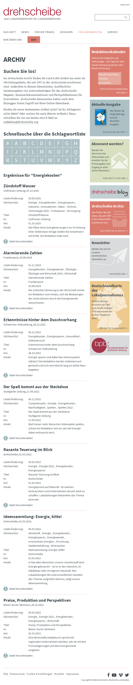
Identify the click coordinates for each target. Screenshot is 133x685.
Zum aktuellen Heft (114, 132)
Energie (32, 202)
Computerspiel (37, 403)
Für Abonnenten (90, 32)
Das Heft (9, 32)
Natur (61, 206)
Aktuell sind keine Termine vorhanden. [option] (108, 78)
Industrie (33, 206)
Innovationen (48, 206)
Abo (34, 39)
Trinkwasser (58, 210)
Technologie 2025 (38, 210)
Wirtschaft (71, 273)
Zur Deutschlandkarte (112, 328)
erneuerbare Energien (41, 541)
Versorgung (73, 210)
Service (112, 32)
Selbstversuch (36, 340)
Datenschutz (17, 673)
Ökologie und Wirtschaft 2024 (45, 273)
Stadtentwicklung (38, 545)
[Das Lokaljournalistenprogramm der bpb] (110, 345)
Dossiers (66, 32)
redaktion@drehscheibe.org (20, 122)
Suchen (126, 17)
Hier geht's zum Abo (114, 178)
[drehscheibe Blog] (110, 192)
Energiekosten (47, 202)
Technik (71, 206)
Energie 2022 (46, 466)
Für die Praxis (44, 32)
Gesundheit (72, 336)
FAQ (5, 673)
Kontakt (59, 673)
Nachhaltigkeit (36, 407)
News (25, 32)
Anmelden (125, 5)
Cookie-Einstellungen (39, 673)
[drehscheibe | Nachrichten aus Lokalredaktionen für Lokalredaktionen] (32, 13)
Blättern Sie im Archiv (113, 230)
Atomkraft (34, 533)
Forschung (62, 541)
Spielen (51, 407)
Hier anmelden (117, 274)
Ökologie (71, 269)
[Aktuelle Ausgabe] (100, 117)
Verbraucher (58, 545)
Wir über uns (12, 39)
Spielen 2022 (65, 407)
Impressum (72, 673)
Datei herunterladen (21, 241)
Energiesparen (66, 202)
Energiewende (55, 269)
